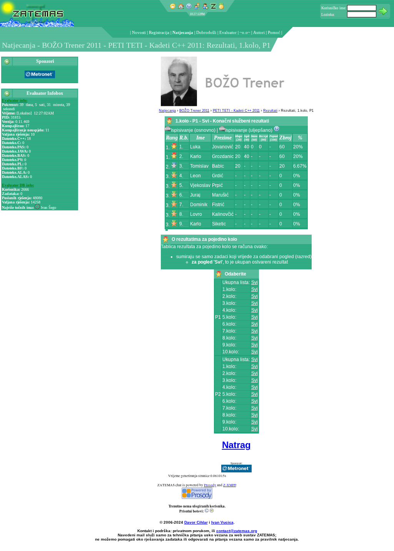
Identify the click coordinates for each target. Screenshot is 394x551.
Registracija (159, 32)
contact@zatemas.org (236, 531)
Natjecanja (182, 32)
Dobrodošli (206, 32)
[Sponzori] (7, 63)
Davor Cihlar (196, 522)
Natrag (236, 445)
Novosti (139, 32)
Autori (259, 32)
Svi (254, 282)
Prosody (210, 485)
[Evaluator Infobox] (7, 95)
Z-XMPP (229, 485)
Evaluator (228, 32)
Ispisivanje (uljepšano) (249, 130)
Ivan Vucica (222, 522)
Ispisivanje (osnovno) (194, 130)
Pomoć (274, 32)
